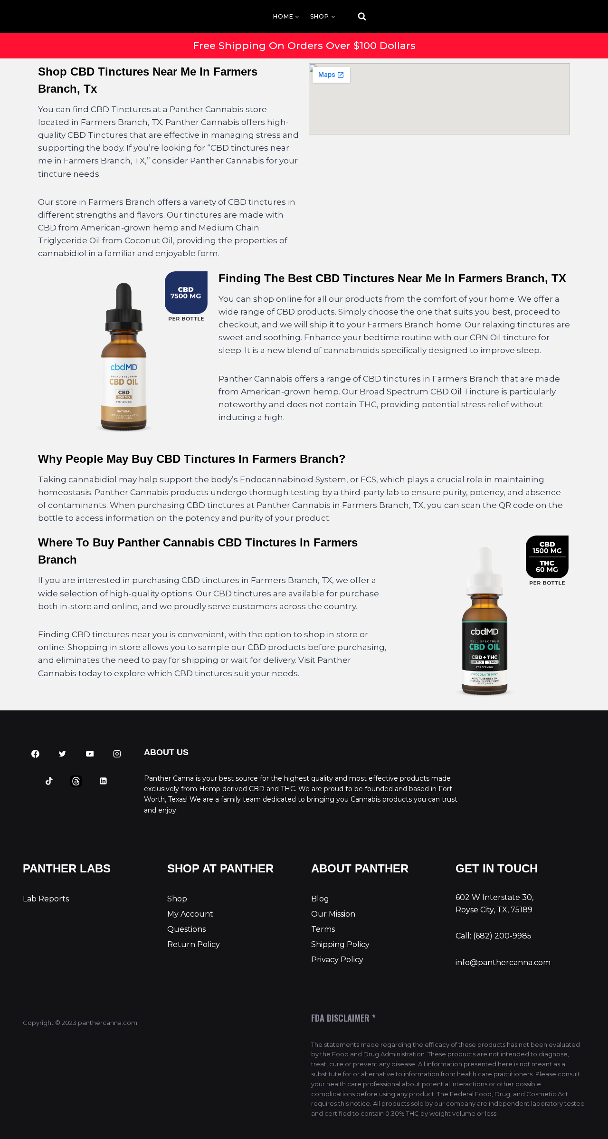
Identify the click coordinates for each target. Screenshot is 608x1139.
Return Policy (193, 944)
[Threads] (76, 781)
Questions (186, 929)
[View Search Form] (353, 16)
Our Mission (333, 914)
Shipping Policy (340, 944)
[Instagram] (117, 754)
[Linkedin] (103, 781)
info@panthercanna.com (503, 962)
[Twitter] (63, 754)
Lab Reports (46, 898)
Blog (320, 898)
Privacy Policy (337, 959)
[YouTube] (90, 754)
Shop (177, 898)
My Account (190, 914)
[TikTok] (49, 781)
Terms (323, 929)
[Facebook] (36, 754)
